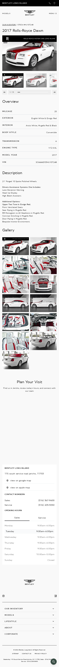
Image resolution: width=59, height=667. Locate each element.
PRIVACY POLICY (41, 653)
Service (42, 518)
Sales (17, 518)
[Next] (54, 92)
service (8, 505)
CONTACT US (26, 653)
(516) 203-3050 (46, 505)
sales (7, 500)
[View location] (54, 3)
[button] (29, 609)
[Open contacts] (50, 3)
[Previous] (4, 92)
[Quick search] (54, 662)
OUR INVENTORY (9, 25)
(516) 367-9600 (46, 500)
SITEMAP (15, 653)
